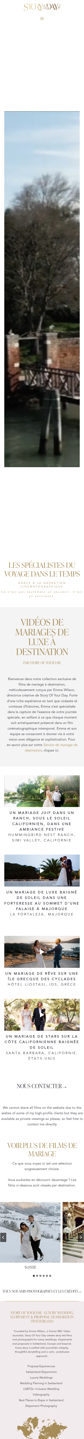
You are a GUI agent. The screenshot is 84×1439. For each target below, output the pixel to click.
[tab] (34, 1276)
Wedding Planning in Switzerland (41, 1383)
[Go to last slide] (3, 1237)
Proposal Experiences (41, 1366)
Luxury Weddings (41, 1378)
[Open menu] (42, 19)
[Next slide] (80, 1237)
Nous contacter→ (42, 1085)
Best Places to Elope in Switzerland (41, 1400)
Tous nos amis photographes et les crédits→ (42, 1291)
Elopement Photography (41, 1406)
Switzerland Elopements (41, 1372)
